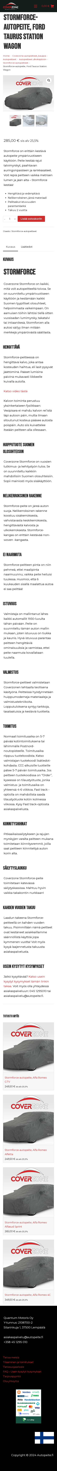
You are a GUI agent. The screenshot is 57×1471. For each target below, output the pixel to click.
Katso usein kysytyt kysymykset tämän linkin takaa (26, 981)
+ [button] (15, 219)
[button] (49, 80)
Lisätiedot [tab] (27, 246)
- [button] (4, 219)
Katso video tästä (16, 391)
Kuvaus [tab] (10, 246)
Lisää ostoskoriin (31, 218)
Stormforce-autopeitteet (24, 231)
